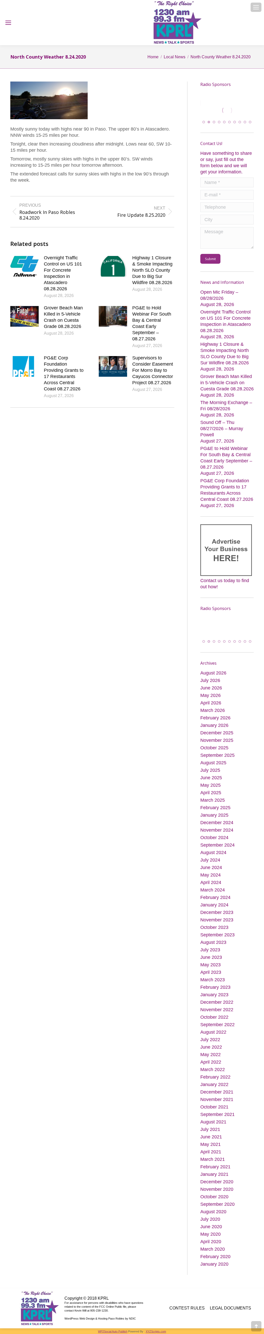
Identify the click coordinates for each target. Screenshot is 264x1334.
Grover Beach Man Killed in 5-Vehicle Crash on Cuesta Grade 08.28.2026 (63, 317)
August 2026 (213, 673)
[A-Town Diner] (216, 110)
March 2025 (212, 800)
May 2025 (210, 785)
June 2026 (211, 687)
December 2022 (216, 1002)
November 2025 (216, 740)
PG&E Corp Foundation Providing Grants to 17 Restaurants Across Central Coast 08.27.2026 (64, 373)
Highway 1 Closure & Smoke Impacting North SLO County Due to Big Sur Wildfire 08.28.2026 (152, 270)
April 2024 (210, 882)
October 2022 (214, 1017)
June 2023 (211, 957)
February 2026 (215, 717)
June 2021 (211, 1136)
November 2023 (216, 919)
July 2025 (210, 770)
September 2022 (217, 1024)
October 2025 (214, 747)
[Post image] (24, 266)
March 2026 (212, 710)
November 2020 (216, 1189)
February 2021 (215, 1166)
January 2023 (214, 994)
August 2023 (213, 942)
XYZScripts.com (156, 1331)
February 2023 (215, 987)
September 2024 (217, 845)
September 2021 (217, 1114)
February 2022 (215, 1077)
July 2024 (210, 860)
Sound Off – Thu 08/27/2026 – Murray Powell (221, 429)
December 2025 (216, 732)
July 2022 (210, 1039)
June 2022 (211, 1047)
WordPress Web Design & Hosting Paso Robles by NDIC (100, 1318)
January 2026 (214, 725)
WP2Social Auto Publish (112, 1331)
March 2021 (212, 1159)
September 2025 (217, 755)
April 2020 (210, 1241)
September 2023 (217, 934)
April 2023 (210, 972)
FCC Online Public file (112, 1306)
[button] (203, 122)
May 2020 (210, 1234)
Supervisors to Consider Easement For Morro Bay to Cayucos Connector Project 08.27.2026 (152, 370)
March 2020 (212, 1249)
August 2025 (213, 762)
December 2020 (216, 1181)
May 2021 (210, 1144)
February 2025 (215, 807)
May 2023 (210, 964)
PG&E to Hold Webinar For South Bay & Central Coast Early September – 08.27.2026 (151, 323)
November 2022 (216, 1009)
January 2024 (214, 904)
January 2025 (214, 815)
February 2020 (215, 1256)
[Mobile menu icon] (256, 7)
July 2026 (210, 680)
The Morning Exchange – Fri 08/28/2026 (226, 406)
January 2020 (214, 1264)
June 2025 (211, 777)
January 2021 (214, 1174)
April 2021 (210, 1151)
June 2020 (211, 1226)
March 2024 (212, 890)
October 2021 (214, 1107)
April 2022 (210, 1062)
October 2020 (214, 1196)
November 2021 (216, 1099)
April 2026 (210, 702)
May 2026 (210, 695)
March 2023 (212, 979)
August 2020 (213, 1211)
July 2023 (210, 949)
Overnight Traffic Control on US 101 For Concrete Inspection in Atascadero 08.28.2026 (63, 273)
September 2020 (217, 1204)
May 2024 (210, 875)
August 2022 (213, 1032)
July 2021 (210, 1129)
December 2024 (216, 822)
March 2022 (212, 1069)
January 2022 (214, 1084)
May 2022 (210, 1054)
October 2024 (214, 837)
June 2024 (211, 867)
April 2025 (210, 792)
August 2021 (213, 1121)
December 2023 (216, 912)
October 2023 (214, 927)
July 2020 (210, 1219)
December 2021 (216, 1092)
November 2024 (216, 830)
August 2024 (213, 852)
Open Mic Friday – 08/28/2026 (219, 295)
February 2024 (215, 897)
